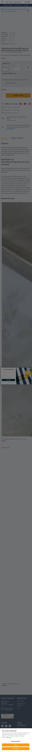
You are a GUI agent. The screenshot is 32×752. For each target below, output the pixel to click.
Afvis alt (16, 745)
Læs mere (8, 737)
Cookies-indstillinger (15, 741)
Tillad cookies (16, 748)
